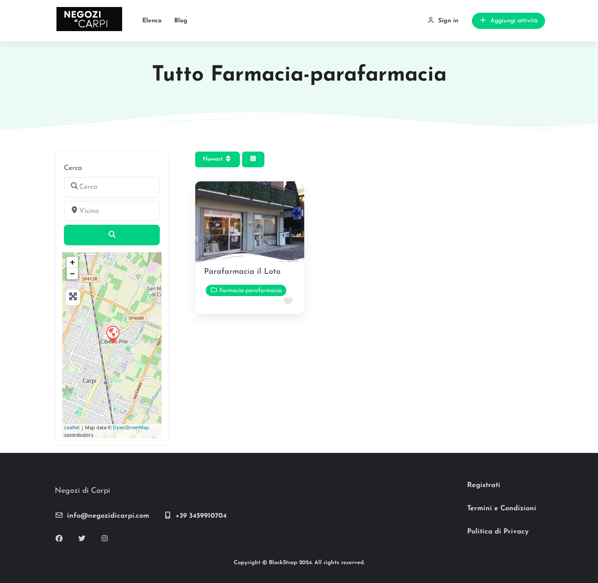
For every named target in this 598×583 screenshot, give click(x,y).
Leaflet (72, 427)
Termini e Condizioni (501, 508)
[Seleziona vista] (253, 160)
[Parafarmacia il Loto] (112, 334)
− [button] (72, 273)
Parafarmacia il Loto (242, 272)
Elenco (152, 21)
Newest (214, 159)
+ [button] (72, 262)
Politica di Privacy (498, 531)
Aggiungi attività (514, 21)
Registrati (483, 485)
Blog (180, 21)
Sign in (448, 21)
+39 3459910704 (201, 515)
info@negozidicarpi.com (108, 515)
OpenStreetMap (131, 427)
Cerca (73, 168)
